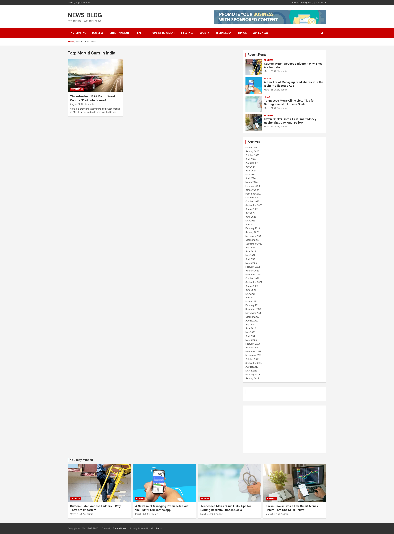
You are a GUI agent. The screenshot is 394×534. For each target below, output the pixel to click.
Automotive (78, 33)
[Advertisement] (284, 429)
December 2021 (253, 274)
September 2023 (253, 205)
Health (140, 33)
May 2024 (250, 174)
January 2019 (252, 378)
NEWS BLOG (85, 15)
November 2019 (253, 355)
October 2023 (252, 201)
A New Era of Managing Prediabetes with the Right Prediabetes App (293, 83)
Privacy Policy (307, 2)
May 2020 (250, 332)
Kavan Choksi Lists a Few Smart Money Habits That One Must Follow (290, 120)
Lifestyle (187, 33)
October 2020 (252, 316)
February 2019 (252, 374)
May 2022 (250, 255)
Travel (242, 33)
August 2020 (251, 320)
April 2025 (250, 159)
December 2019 (253, 351)
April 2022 (250, 259)
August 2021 (251, 286)
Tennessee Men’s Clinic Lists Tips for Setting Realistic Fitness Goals (289, 102)
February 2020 (252, 343)
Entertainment (119, 33)
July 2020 (250, 324)
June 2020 (250, 328)
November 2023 (253, 197)
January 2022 (252, 270)
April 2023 (250, 224)
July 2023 (250, 213)
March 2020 (251, 340)
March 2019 (251, 370)
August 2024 (251, 163)
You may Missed (81, 460)
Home (295, 2)
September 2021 (253, 282)
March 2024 (251, 182)
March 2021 (251, 301)
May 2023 (250, 220)
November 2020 (253, 313)
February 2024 (252, 186)
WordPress (156, 528)
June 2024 (250, 170)
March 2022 (251, 263)
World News (261, 33)
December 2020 (253, 309)
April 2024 (250, 178)
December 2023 (253, 193)
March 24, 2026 (271, 108)
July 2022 (250, 247)
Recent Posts (257, 54)
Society (204, 33)
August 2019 (251, 366)
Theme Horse (120, 528)
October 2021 (252, 278)
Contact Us (321, 2)
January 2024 (252, 190)
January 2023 (252, 232)
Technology (224, 33)
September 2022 (253, 243)
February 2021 (252, 305)
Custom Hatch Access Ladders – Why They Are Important (293, 65)
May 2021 (250, 293)
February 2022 (252, 266)
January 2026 (252, 151)
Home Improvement (163, 33)
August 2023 (251, 209)
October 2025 (252, 155)
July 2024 (250, 166)
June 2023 (250, 216)
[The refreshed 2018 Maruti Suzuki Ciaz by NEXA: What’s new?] (95, 75)
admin (91, 104)
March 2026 (251, 147)
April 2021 (250, 297)
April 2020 (250, 336)
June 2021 (250, 290)
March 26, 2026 (271, 71)
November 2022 (253, 236)
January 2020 (252, 347)
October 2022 (252, 240)
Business (98, 33)
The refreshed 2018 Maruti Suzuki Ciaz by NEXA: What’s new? (93, 98)
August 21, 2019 (78, 104)
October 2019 (252, 359)
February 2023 (252, 228)
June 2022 (250, 251)
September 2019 (253, 363)
